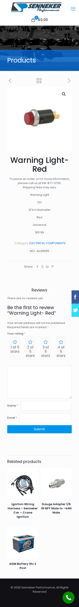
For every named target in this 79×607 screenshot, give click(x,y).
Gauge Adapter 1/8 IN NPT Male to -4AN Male (56, 508)
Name (12, 405)
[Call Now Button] (69, 598)
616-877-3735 (51, 183)
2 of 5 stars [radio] (30, 351)
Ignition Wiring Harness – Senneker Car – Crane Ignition (23, 510)
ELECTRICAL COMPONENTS (47, 243)
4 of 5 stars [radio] (61, 351)
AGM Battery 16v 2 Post (22, 566)
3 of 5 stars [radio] (45, 351)
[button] (64, 94)
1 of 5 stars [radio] (15, 349)
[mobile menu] (73, 9)
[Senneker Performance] (39, 7)
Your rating (16, 333)
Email (12, 418)
